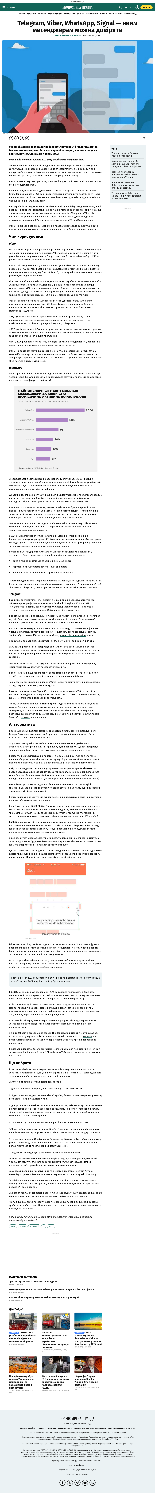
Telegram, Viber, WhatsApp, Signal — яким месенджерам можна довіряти (126, 196)
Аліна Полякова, (62, 36)
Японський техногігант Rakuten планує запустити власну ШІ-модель (125, 185)
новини (22, 14)
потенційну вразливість (73, 635)
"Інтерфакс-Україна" (87, 1437)
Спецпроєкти (92, 14)
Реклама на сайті (27, 1428)
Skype (51, 1226)
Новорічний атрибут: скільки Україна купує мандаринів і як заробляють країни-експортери (22, 1382)
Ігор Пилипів (75, 36)
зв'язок (22, 1226)
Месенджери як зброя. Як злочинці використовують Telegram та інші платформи (51, 1289)
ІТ (43, 1226)
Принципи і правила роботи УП (121, 1428)
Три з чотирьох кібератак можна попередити (33, 1281)
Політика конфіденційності (60, 1428)
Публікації (31, 14)
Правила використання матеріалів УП (90, 1428)
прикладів (14, 304)
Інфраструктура (55, 14)
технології (34, 1226)
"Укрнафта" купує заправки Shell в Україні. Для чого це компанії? (86, 1380)
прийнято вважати (47, 501)
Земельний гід (130, 14)
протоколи (29, 762)
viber (13, 1226)
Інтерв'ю (103, 14)
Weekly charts (115, 14)
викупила (28, 259)
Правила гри (69, 14)
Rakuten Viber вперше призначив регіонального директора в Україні (44, 1297)
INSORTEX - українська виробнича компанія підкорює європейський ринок (22, 1337)
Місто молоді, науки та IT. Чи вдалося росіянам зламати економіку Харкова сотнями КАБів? (56, 1382)
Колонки (42, 14)
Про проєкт (41, 1428)
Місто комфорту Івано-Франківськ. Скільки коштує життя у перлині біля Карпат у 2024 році (88, 1338)
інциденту (62, 494)
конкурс (31, 628)
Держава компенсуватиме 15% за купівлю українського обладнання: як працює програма (56, 1340)
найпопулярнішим (32, 373)
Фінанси (80, 14)
